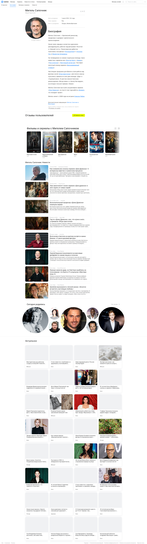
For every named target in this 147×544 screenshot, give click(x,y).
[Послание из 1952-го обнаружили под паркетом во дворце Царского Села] (61, 454)
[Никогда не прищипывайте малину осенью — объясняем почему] (110, 430)
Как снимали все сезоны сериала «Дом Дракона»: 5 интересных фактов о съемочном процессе (69, 170)
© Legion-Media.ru (36, 40)
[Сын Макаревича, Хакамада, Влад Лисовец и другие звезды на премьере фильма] (85, 528)
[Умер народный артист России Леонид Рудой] (85, 356)
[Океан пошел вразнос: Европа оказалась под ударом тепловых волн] (36, 503)
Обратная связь (140, 542)
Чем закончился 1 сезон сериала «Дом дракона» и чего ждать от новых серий (69, 187)
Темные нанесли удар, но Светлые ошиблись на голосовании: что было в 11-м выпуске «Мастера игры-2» (68, 272)
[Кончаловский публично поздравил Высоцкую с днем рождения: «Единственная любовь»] (110, 528)
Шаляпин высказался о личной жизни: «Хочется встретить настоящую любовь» (68, 288)
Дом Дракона (53, 90)
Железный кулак (110, 154)
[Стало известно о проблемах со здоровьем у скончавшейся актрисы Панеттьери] (61, 356)
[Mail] (2, 2)
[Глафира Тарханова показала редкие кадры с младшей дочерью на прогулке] (110, 405)
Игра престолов (64, 74)
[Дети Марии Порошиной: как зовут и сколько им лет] (61, 381)
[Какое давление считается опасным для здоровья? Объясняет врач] (61, 503)
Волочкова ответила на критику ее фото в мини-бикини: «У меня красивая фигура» (68, 237)
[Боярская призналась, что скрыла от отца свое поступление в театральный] (36, 479)
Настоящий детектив (67, 63)
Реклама (13, 542)
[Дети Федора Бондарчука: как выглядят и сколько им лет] (110, 454)
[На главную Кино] (5, 2)
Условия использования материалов (128, 542)
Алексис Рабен (79, 96)
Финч (75, 154)
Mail (2, 542)
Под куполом (53, 63)
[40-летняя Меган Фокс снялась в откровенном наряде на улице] (85, 454)
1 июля (64, 18)
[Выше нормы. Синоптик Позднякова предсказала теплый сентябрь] (36, 454)
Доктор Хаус (70, 60)
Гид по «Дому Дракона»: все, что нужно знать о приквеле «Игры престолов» (67, 220)
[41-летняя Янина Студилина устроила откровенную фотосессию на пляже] (61, 479)
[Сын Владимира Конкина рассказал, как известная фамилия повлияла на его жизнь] (36, 528)
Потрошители (69, 51)
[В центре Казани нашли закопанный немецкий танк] (61, 405)
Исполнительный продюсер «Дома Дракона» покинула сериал (67, 203)
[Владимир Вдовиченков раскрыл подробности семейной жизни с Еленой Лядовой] (36, 381)
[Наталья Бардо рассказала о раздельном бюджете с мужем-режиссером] (61, 528)
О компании (7, 542)
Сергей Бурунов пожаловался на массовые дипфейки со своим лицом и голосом (66, 254)
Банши (79, 60)
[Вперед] (118, 128)
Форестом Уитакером (59, 54)
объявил (81, 90)
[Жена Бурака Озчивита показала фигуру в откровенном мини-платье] (85, 430)
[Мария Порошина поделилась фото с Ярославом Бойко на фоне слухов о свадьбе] (36, 405)
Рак (63, 21)
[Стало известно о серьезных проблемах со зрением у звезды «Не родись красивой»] (85, 479)
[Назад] (115, 128)
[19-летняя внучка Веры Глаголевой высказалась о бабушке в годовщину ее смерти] (110, 503)
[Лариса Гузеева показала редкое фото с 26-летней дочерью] (85, 381)
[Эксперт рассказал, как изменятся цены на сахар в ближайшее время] (110, 356)
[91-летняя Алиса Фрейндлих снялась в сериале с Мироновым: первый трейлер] (110, 381)
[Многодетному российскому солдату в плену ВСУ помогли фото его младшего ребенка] (36, 356)
